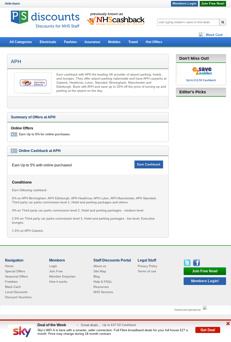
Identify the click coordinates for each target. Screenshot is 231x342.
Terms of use (147, 271)
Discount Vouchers (18, 297)
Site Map (99, 271)
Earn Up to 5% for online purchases (44, 134)
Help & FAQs (102, 281)
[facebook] (196, 262)
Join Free (212, 3)
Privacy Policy (147, 266)
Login (184, 3)
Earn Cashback (148, 164)
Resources (101, 287)
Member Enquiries (62, 276)
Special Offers (15, 271)
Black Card (214, 35)
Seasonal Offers (16, 276)
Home (9, 266)
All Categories (20, 42)
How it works (58, 281)
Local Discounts (16, 292)
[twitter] (188, 262)
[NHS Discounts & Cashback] (45, 28)
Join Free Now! (205, 271)
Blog (96, 276)
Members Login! (205, 281)
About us (99, 266)
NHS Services (103, 292)
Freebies (11, 281)
